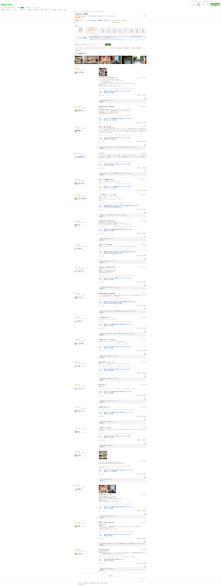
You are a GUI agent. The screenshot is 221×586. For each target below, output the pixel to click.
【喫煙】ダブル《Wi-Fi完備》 (108, 535)
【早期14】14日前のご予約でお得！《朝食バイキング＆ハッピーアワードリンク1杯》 (117, 91)
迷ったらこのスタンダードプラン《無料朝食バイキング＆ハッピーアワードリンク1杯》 (117, 186)
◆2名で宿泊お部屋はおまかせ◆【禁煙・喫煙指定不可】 (112, 206)
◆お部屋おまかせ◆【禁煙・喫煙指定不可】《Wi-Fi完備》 (113, 253)
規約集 (102, 583)
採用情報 (98, 583)
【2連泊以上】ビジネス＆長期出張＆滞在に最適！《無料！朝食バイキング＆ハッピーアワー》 (118, 118)
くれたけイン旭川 (81, 14)
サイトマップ (201, 1)
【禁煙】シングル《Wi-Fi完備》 (109, 165)
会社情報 (79, 583)
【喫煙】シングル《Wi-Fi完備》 (109, 508)
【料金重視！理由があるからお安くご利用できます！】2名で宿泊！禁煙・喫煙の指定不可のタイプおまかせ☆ (121, 205)
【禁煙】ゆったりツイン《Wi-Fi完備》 (110, 139)
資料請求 (106, 583)
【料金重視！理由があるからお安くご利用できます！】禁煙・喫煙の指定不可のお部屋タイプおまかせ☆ (120, 251)
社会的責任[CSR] (93, 583)
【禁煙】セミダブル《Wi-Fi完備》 (109, 92)
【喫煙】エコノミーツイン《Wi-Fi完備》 (110, 187)
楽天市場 (212, 1)
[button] (79, 60)
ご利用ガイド (196, 1)
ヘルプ (192, 1)
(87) (100, 20)
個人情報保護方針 (85, 583)
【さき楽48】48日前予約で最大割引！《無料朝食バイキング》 (113, 559)
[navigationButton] (145, 59)
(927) (115, 20)
